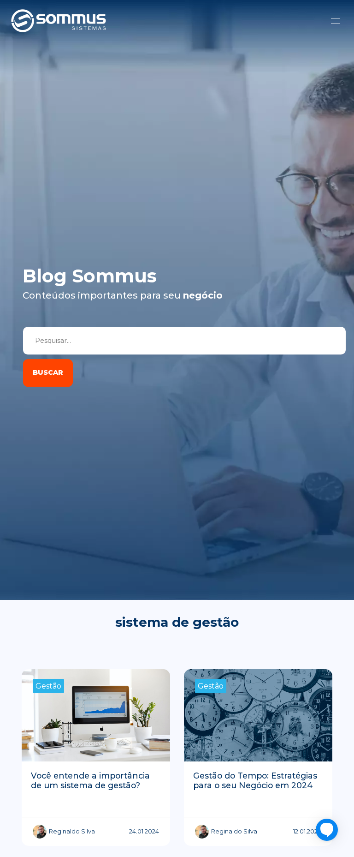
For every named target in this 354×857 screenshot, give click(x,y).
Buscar (48, 372)
